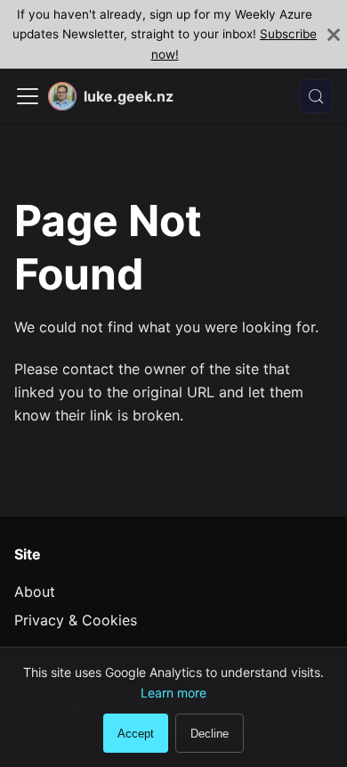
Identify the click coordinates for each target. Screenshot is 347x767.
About (34, 591)
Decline (209, 733)
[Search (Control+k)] (316, 96)
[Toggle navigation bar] (27, 96)
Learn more (173, 692)
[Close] (333, 34)
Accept (135, 733)
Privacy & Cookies (75, 620)
